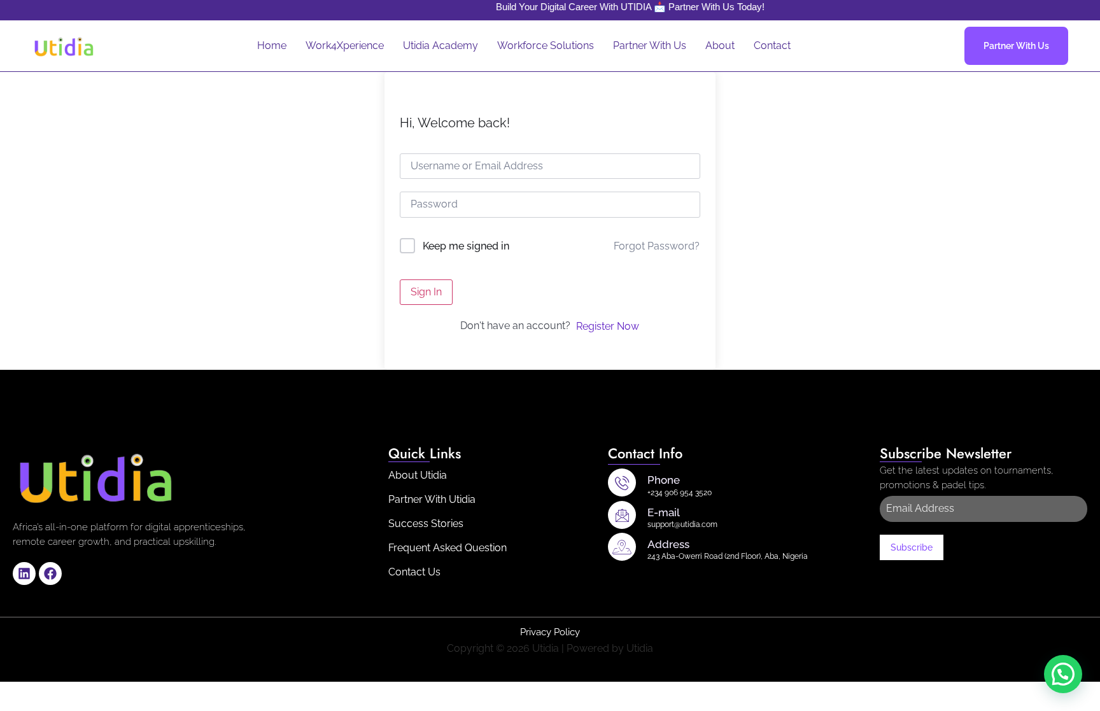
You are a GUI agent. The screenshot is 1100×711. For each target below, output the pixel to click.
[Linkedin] (24, 573)
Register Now (607, 326)
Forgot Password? (657, 246)
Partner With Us (649, 45)
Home (271, 45)
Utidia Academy (440, 45)
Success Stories (425, 523)
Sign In (426, 292)
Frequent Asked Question (447, 548)
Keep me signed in (466, 246)
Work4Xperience (345, 45)
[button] (1063, 674)
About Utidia (417, 475)
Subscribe (912, 547)
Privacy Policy (550, 632)
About (720, 45)
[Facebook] (50, 573)
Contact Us (414, 572)
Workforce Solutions (545, 45)
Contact (772, 45)
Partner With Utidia (432, 499)
